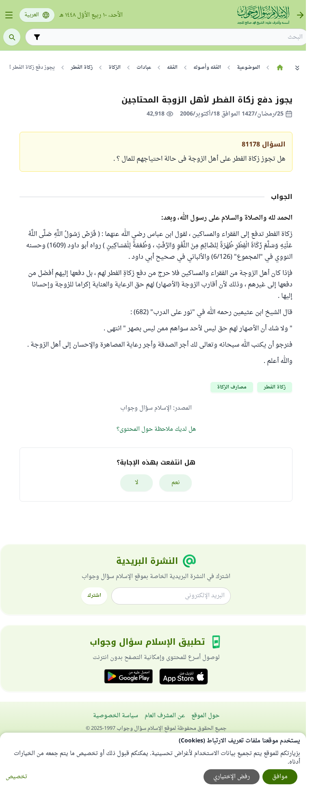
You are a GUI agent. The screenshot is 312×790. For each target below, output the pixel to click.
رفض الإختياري (231, 776)
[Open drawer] (9, 15)
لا (137, 482)
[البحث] (11, 37)
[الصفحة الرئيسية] (279, 67)
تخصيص (16, 777)
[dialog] (153, 761)
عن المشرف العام (165, 715)
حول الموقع (205, 715)
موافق (280, 776)
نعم (175, 482)
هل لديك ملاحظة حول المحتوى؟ (156, 429)
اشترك (94, 595)
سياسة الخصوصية (115, 715)
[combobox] (173, 37)
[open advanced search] (37, 37)
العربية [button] (31, 15)
